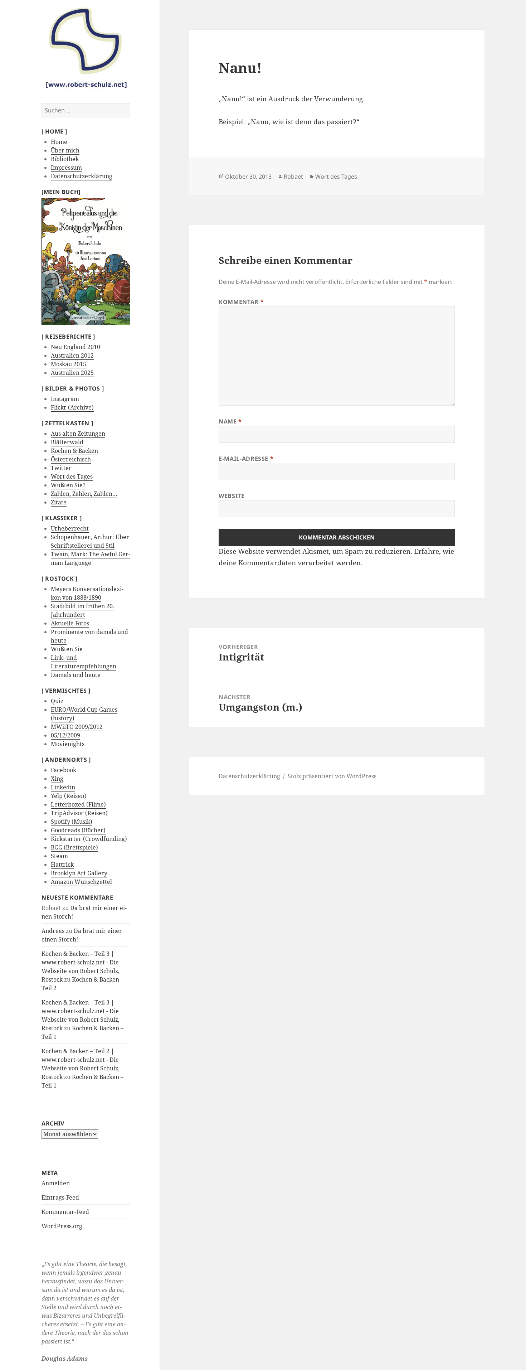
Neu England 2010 (75, 347)
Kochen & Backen (74, 451)
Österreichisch (71, 459)
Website (231, 496)
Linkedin (63, 787)
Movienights (67, 744)
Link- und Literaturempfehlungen (83, 662)
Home (59, 142)
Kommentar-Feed (65, 1212)
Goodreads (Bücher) (78, 830)
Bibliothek (65, 159)
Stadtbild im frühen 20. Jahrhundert (82, 610)
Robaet (293, 176)
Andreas (53, 931)
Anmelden (56, 1183)
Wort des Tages (72, 476)
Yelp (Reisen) (69, 796)
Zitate (59, 502)
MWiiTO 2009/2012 (77, 727)
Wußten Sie (67, 649)
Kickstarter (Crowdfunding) (89, 839)
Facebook (63, 770)
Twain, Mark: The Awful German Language (90, 558)
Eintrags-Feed (60, 1197)
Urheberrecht (70, 528)
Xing (57, 779)
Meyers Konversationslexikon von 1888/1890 (87, 593)
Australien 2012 (72, 355)
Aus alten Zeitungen (78, 433)
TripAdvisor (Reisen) (79, 813)
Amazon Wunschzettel (81, 882)
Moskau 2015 (68, 364)
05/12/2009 (65, 735)
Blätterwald (67, 442)
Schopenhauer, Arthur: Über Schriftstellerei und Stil (90, 541)
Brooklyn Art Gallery (79, 873)
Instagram (65, 399)
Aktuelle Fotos (70, 623)
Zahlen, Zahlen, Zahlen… (84, 494)
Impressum (66, 167)
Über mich (65, 150)
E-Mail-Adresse (246, 459)
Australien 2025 (72, 373)
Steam (59, 856)
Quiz (57, 701)
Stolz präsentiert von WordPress (332, 776)
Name (230, 421)
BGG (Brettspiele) (74, 847)
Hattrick (62, 864)
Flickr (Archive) (72, 407)
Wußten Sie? (68, 485)
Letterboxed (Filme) (78, 804)
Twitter (61, 468)
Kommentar (241, 302)
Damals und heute (76, 675)
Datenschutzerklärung (81, 176)
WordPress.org (62, 1226)
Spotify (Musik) (71, 822)
